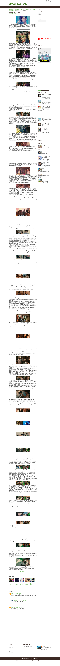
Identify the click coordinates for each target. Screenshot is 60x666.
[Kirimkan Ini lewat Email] (9, 574)
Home (10, 7)
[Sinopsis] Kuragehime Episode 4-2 (11, 583)
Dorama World (11, 647)
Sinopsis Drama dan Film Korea (13, 655)
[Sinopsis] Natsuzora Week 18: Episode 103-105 (46, 168)
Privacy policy (28, 7)
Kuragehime (24, 9)
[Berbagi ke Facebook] (12, 574)
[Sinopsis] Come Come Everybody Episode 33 (45, 145)
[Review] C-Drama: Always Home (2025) (46, 95)
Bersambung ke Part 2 (23, 571)
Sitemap (21, 7)
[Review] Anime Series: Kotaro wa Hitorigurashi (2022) (46, 129)
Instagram (39, 14)
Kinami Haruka (17, 9)
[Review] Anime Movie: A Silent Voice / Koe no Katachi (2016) (46, 118)
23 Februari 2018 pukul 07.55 (22, 600)
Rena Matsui (27, 9)
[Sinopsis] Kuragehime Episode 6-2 (16, 583)
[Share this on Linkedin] (15, 573)
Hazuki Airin (15, 600)
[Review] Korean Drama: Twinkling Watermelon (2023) (46, 106)
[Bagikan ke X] (11, 574)
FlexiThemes (20, 660)
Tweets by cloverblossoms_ (41, 46)
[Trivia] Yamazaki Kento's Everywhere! (45, 163)
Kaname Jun (12, 9)
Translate (44, 22)
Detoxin (12, 593)
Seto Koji (31, 9)
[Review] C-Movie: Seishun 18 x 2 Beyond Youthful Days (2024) (46, 123)
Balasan (13, 598)
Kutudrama (10, 651)
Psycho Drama (11, 652)
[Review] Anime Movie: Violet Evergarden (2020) (46, 157)
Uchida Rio (10, 10)
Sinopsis (34, 9)
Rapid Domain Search (41, 660)
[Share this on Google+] (13, 573)
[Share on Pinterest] (14, 573)
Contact (36, 7)
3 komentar (15, 13)
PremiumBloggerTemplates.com (34, 660)
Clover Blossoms (29, 658)
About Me (24, 7)
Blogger (36, 658)
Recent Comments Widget (48, 141)
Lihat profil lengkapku (44, 649)
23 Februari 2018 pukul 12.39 (18, 607)
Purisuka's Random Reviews (12, 653)
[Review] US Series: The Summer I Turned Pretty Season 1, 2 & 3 (46, 100)
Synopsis (18, 7)
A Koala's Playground (11, 646)
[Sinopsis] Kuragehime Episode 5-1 (14, 12)
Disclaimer (33, 7)
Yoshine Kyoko (14, 10)
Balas (12, 597)
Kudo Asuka (20, 9)
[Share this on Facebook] (11, 573)
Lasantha (28, 660)
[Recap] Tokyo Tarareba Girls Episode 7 (46, 151)
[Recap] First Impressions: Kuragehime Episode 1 (21, 583)
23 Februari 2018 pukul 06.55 (18, 593)
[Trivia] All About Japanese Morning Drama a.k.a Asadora (46, 179)
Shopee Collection (40, 13)
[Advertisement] (23, 157)
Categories (13, 7)
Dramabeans (10, 648)
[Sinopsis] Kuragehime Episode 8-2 (26, 583)
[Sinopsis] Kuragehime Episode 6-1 (32, 583)
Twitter (39, 15)
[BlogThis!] (10, 574)
